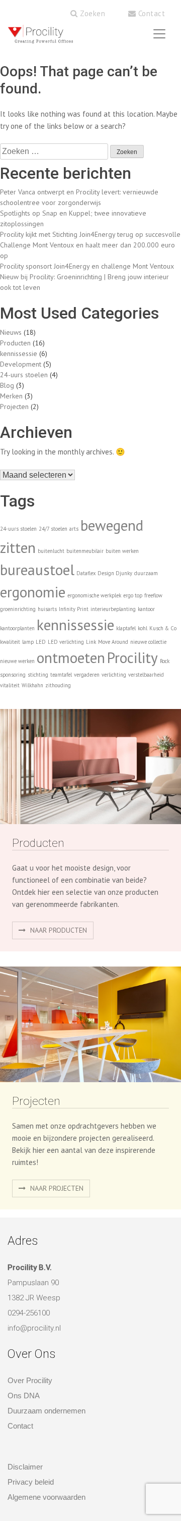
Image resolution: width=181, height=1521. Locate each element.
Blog (7, 385)
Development (20, 364)
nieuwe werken (17, 661)
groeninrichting (18, 609)
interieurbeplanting (113, 609)
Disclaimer (25, 1466)
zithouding (58, 685)
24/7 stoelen (53, 528)
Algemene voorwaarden (46, 1497)
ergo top (132, 595)
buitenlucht (51, 550)
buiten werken (122, 550)
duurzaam (146, 573)
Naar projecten (55, 1188)
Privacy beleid (31, 1482)
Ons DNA (24, 1395)
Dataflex (86, 573)
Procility (132, 657)
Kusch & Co (162, 628)
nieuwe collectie (148, 641)
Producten (15, 342)
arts (73, 528)
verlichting (114, 674)
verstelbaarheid (146, 674)
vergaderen (87, 674)
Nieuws (11, 332)
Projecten (14, 406)
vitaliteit (10, 685)
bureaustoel (37, 569)
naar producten (57, 930)
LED (41, 641)
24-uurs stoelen (24, 374)
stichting (38, 674)
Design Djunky (115, 573)
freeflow (153, 595)
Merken (11, 395)
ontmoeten (71, 657)
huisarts (47, 609)
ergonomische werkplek (94, 595)
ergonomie (32, 591)
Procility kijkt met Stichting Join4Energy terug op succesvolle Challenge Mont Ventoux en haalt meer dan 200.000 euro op (90, 245)
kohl (142, 628)
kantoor (146, 609)
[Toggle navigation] (159, 34)
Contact (150, 13)
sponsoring (13, 674)
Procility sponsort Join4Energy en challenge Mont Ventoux (87, 266)
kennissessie (18, 353)
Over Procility (30, 1380)
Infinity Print (73, 609)
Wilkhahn (32, 685)
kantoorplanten (17, 628)
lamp (28, 641)
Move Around (113, 641)
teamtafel (61, 674)
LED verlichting (66, 641)
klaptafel (126, 628)
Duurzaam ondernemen (46, 1410)
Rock (164, 661)
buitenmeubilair (85, 550)
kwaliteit (10, 641)
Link (91, 641)
